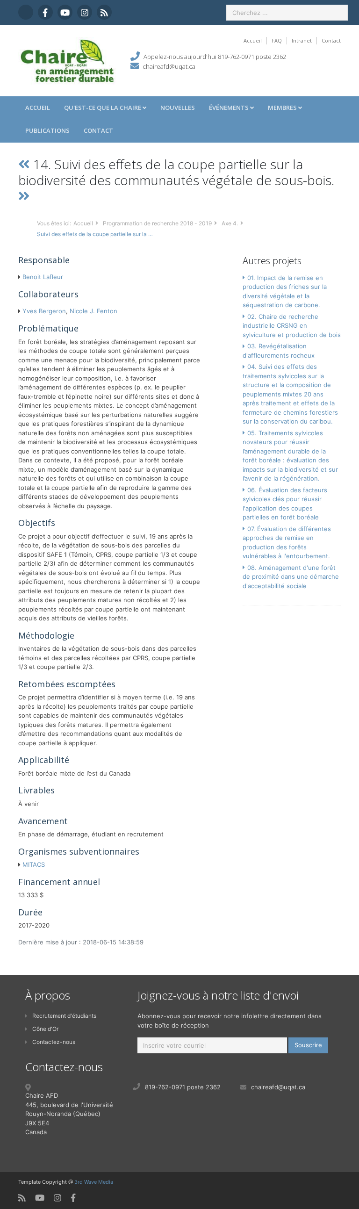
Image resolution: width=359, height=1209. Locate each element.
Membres (283, 107)
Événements (229, 107)
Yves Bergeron (44, 311)
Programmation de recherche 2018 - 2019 (157, 223)
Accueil (253, 40)
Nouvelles (177, 107)
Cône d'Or (45, 1028)
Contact (331, 40)
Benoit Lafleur (42, 277)
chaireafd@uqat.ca (169, 66)
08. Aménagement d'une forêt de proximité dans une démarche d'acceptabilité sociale (291, 577)
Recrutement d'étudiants (64, 1015)
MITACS (33, 864)
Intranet (302, 40)
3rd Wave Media (93, 1182)
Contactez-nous (53, 1041)
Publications (47, 130)
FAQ (277, 40)
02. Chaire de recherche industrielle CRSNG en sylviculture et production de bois (292, 325)
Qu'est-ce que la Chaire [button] (103, 107)
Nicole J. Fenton (93, 311)
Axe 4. (230, 223)
